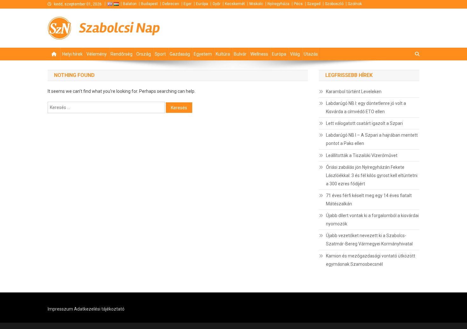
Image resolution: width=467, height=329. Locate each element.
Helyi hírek (72, 54)
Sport (160, 54)
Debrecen (170, 4)
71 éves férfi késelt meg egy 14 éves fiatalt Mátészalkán (369, 199)
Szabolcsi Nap (119, 28)
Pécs (298, 4)
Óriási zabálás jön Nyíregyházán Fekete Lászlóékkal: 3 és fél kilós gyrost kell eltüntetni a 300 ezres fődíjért (371, 175)
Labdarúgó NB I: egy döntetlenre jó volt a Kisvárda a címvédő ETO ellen (366, 107)
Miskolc (256, 4)
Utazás (311, 54)
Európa (202, 4)
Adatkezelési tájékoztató (99, 309)
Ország (143, 54)
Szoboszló (334, 4)
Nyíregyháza (278, 4)
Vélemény (96, 54)
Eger (188, 4)
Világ (295, 54)
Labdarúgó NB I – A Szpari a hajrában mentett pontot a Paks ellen (372, 139)
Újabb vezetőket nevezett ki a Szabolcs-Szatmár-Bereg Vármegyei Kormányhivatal (369, 239)
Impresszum (60, 309)
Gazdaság (180, 54)
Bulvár (240, 54)
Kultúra (223, 54)
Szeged (314, 4)
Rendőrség (121, 54)
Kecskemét (235, 4)
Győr (216, 4)
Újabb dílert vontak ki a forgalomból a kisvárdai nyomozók (372, 219)
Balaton (130, 4)
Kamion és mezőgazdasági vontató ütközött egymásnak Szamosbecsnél (370, 260)
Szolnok (355, 4)
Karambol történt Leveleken (354, 91)
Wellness (259, 54)
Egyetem (203, 54)
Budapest (149, 4)
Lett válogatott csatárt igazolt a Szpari (364, 123)
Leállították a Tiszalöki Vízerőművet (361, 155)
